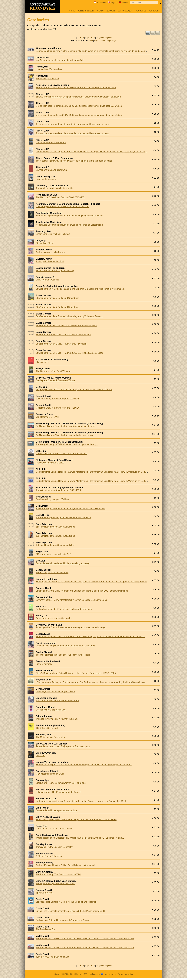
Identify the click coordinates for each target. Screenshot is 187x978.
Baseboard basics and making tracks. (54, 618)
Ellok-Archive (42, 362)
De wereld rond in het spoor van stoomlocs (56, 810)
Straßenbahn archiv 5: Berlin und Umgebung (57, 298)
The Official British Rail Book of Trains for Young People (63, 655)
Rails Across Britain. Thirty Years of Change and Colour (63, 920)
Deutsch (125, 3)
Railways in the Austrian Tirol (50, 261)
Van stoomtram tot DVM (47, 417)
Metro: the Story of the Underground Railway (57, 399)
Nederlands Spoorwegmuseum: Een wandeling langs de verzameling (69, 216)
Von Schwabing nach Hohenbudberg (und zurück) (60, 60)
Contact (153, 10)
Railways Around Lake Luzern (50, 252)
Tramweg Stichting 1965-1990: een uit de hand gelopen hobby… (67, 444)
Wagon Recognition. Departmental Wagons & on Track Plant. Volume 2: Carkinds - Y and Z (80, 838)
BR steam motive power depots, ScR (53, 554)
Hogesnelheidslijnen (46, 179)
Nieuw (100, 10)
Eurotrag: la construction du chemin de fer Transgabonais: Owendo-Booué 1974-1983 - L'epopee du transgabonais (91, 581)
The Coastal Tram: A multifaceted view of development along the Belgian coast (74, 161)
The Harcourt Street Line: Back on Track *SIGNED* (60, 197)
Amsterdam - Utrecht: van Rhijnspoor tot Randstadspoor (63, 746)
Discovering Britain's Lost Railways (53, 234)
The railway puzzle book (47, 78)
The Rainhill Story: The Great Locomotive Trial (58, 874)
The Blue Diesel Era (45, 929)
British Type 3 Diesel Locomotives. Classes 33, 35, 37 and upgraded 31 (70, 911)
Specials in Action (44, 893)
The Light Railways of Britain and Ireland (55, 883)
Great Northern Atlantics (47, 280)
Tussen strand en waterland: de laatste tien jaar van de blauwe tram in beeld (72, 124)
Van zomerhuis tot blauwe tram (51, 142)
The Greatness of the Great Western (53, 371)
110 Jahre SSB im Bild (47, 728)
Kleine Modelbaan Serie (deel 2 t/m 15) (55, 270)
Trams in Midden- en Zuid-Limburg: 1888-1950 (58, 490)
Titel (91, 40)
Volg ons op (95, 974)
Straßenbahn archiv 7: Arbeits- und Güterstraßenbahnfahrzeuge (66, 325)
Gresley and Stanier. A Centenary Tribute (55, 380)
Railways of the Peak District (50, 463)
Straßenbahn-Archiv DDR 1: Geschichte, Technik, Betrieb (63, 334)
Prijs (96, 40)
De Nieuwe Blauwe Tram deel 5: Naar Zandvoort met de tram (65, 426)
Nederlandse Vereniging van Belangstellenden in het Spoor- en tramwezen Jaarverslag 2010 (81, 801)
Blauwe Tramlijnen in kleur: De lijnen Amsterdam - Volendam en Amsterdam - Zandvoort (78, 97)
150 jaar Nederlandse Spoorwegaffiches (55, 527)
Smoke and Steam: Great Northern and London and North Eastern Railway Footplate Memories (82, 591)
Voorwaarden (110, 974)
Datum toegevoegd (108, 40)
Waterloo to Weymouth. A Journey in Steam (56, 719)
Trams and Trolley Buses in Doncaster (54, 847)
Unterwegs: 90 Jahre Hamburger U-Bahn (55, 691)
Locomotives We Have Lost (49, 69)
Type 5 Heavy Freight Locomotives (52, 957)
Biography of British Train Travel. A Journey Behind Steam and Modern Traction (74, 389)
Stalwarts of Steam (45, 243)
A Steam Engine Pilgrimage (49, 856)
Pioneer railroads (44, 664)
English (114, 3)
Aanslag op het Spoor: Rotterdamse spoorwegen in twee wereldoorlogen (71, 627)
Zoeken (111, 10)
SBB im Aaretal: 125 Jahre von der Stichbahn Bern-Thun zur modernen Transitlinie (76, 87)
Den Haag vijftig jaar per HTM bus (52, 499)
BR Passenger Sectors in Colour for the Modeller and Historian (66, 902)
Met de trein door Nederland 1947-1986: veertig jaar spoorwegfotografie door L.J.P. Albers (79, 106)
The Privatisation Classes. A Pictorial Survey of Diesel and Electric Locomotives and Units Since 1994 (85, 938)
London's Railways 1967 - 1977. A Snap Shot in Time (61, 453)
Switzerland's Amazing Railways (51, 170)
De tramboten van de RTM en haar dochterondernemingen (64, 609)
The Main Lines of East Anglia (50, 737)
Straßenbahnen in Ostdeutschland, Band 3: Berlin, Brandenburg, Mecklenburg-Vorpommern (80, 289)
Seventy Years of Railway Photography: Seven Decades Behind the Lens (71, 600)
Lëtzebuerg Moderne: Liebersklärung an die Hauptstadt (62, 206)
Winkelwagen (125, 10)
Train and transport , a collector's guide (54, 188)
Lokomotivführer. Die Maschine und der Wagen (58, 792)
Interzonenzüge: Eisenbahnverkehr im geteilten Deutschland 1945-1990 (70, 508)
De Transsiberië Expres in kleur (51, 710)
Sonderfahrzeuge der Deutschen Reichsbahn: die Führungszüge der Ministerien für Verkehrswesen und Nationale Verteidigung (97, 636)
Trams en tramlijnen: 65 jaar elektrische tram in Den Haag (63, 517)
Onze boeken (86, 10)
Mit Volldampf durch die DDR (50, 774)
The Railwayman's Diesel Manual (52, 572)
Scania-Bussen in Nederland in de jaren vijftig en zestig (63, 563)
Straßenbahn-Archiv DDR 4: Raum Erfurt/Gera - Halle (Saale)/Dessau (69, 353)
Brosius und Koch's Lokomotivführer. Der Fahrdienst (61, 783)
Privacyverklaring (125, 974)
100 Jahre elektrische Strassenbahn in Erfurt (57, 700)
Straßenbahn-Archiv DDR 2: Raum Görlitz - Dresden (61, 344)
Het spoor (40, 755)
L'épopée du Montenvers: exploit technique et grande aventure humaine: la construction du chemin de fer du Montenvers (94, 51)
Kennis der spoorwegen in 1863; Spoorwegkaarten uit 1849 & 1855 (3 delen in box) (76, 819)
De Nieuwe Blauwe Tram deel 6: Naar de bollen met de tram (65, 435)
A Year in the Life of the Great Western (54, 829)
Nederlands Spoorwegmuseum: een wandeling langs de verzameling (69, 225)
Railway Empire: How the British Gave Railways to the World (65, 865)
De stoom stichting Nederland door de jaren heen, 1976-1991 (65, 646)
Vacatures (140, 10)
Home (72, 10)
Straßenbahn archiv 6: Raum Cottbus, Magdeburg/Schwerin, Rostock (69, 316)
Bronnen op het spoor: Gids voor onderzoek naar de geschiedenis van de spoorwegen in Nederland (84, 764)
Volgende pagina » (104, 37)
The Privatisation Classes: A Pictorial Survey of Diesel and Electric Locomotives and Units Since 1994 (85, 947)
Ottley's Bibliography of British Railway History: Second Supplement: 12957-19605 (76, 673)
